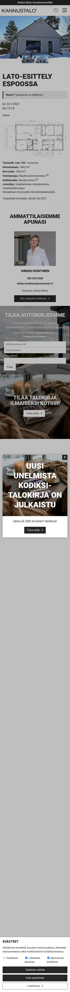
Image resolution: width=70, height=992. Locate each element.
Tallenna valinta (35, 969)
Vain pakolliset (35, 977)
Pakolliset (12, 958)
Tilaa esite (33, 530)
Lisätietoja (33, 985)
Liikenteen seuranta (32, 959)
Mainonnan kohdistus (55, 959)
